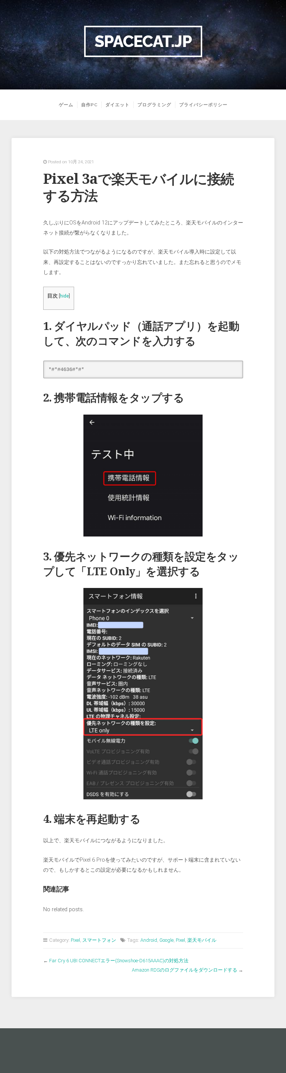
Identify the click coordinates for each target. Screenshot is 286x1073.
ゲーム (66, 104)
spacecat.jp (143, 41)
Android (148, 940)
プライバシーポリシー (203, 104)
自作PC (89, 104)
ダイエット (117, 104)
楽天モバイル (201, 940)
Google (166, 940)
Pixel (75, 940)
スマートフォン (99, 940)
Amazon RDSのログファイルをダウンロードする (184, 970)
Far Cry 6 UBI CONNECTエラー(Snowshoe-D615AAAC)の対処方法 (118, 960)
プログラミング (154, 104)
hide (64, 296)
